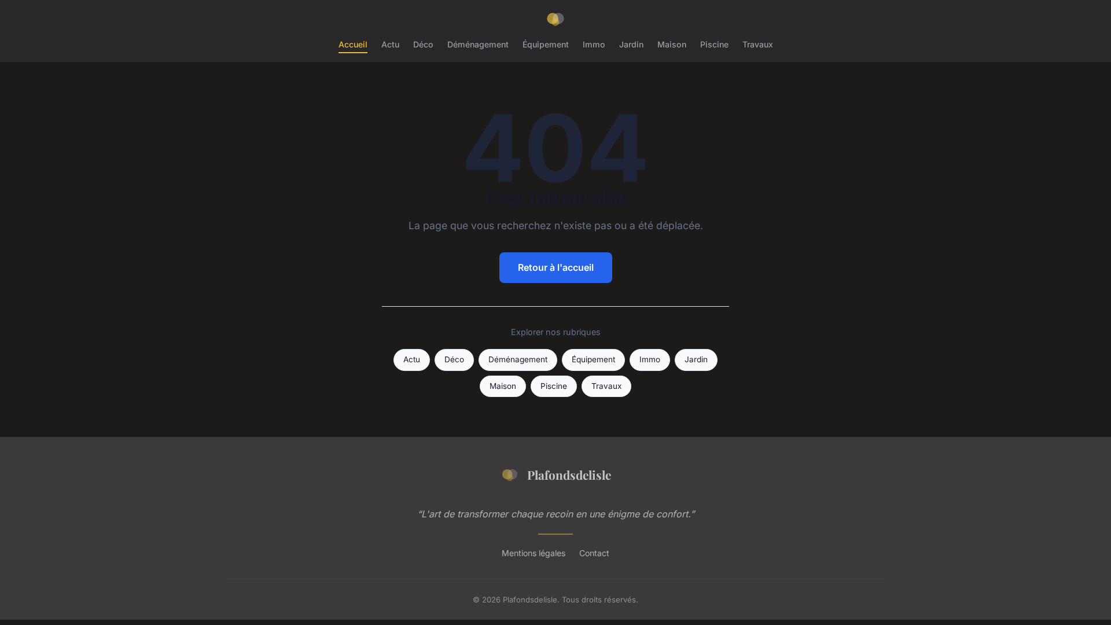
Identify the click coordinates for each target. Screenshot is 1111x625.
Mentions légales (533, 553)
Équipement (546, 44)
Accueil (353, 44)
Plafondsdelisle (569, 474)
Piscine (714, 44)
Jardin (631, 44)
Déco (423, 44)
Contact (594, 553)
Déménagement (478, 44)
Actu (390, 44)
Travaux (757, 44)
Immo (594, 44)
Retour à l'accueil (556, 267)
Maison (671, 44)
